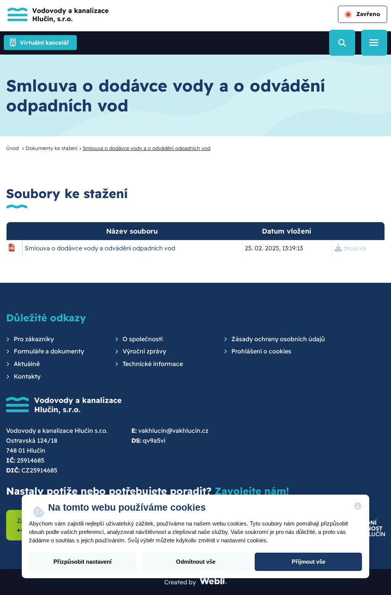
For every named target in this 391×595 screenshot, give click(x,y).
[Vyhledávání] (342, 43)
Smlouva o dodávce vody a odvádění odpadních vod (100, 248)
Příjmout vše (308, 561)
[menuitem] (30, 339)
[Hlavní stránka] (56, 14)
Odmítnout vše (195, 561)
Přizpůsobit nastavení (82, 561)
